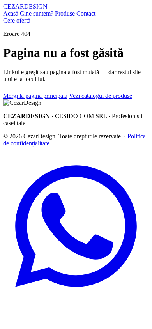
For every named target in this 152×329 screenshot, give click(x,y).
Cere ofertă (16, 20)
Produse (65, 13)
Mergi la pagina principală (35, 95)
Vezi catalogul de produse (100, 95)
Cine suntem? (36, 13)
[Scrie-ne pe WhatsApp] (76, 297)
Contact (85, 13)
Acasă (10, 13)
